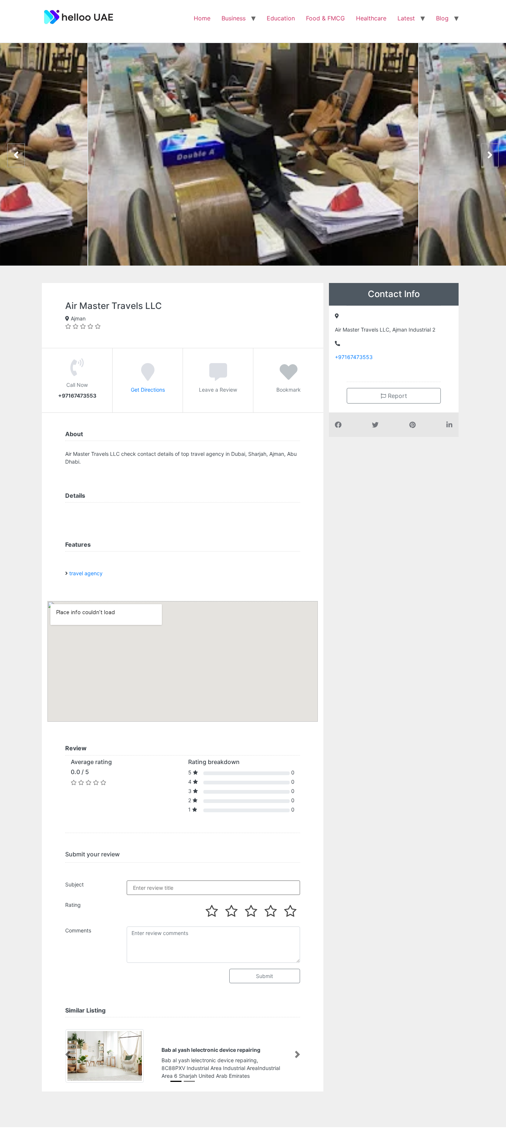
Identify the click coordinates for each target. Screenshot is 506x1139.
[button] (67, 1054)
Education (281, 18)
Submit (264, 976)
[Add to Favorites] (288, 377)
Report (396, 395)
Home (202, 18)
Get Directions (148, 389)
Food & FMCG (325, 18)
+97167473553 (354, 357)
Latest (406, 18)
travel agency (86, 573)
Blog (442, 18)
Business (234, 18)
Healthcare (371, 18)
